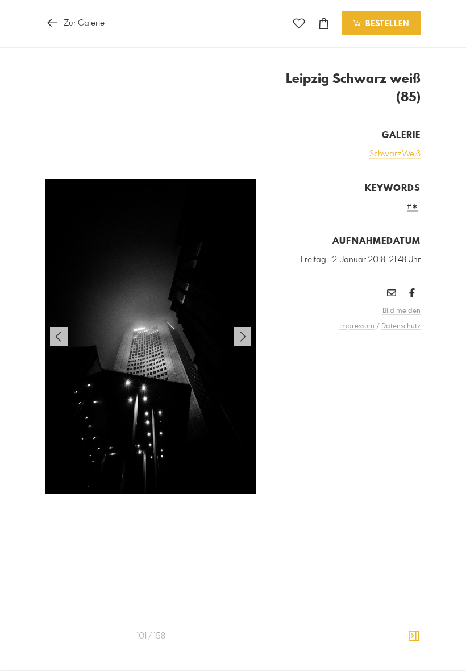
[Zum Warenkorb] (324, 23)
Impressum (357, 326)
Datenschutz (401, 326)
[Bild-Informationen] (414, 636)
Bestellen (386, 24)
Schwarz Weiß (395, 154)
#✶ (412, 207)
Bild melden (401, 311)
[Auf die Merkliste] (299, 23)
